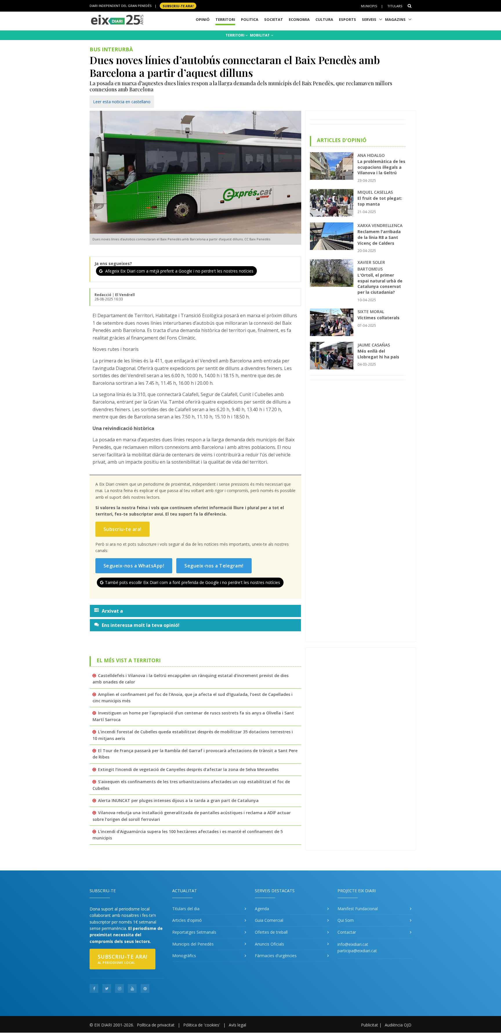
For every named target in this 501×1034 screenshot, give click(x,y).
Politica (249, 19)
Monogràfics (184, 955)
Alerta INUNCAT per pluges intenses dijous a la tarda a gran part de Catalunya (178, 800)
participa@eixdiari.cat (357, 950)
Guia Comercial (269, 920)
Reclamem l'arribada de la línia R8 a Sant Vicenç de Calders (379, 237)
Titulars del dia (185, 908)
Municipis (369, 6)
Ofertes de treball (271, 932)
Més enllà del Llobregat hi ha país (378, 354)
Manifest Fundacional (357, 908)
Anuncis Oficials (269, 944)
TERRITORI (235, 35)
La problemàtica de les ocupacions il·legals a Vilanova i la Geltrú (381, 167)
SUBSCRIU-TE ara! (178, 5)
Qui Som (345, 920)
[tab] (195, 611)
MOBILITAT (260, 35)
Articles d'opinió (187, 920)
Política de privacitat (156, 1025)
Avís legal (237, 1025)
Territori (225, 19)
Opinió (203, 19)
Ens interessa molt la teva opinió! (140, 625)
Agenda (262, 908)
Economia (299, 19)
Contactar (346, 932)
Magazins (395, 19)
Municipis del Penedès (193, 944)
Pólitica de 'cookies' (201, 1025)
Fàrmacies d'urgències (276, 955)
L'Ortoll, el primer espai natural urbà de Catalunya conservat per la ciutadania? (379, 283)
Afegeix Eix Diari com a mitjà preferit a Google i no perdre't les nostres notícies (178, 271)
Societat (273, 19)
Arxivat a (112, 611)
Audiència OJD (398, 1025)
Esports (347, 19)
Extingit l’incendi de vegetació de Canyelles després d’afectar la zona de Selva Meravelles (188, 769)
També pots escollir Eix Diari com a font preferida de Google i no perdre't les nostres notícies (192, 582)
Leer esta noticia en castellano (121, 101)
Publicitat (369, 1025)
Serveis (369, 19)
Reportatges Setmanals (194, 932)
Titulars (394, 6)
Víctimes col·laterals (378, 317)
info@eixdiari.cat (352, 944)
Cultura (324, 19)
